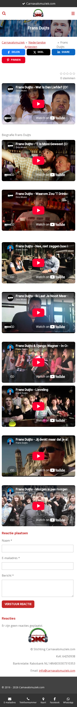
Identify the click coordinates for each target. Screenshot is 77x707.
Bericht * (8, 575)
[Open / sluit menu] (73, 13)
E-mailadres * (11, 558)
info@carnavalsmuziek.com (57, 671)
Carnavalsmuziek (13, 42)
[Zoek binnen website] (4, 13)
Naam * (7, 540)
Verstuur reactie (18, 604)
